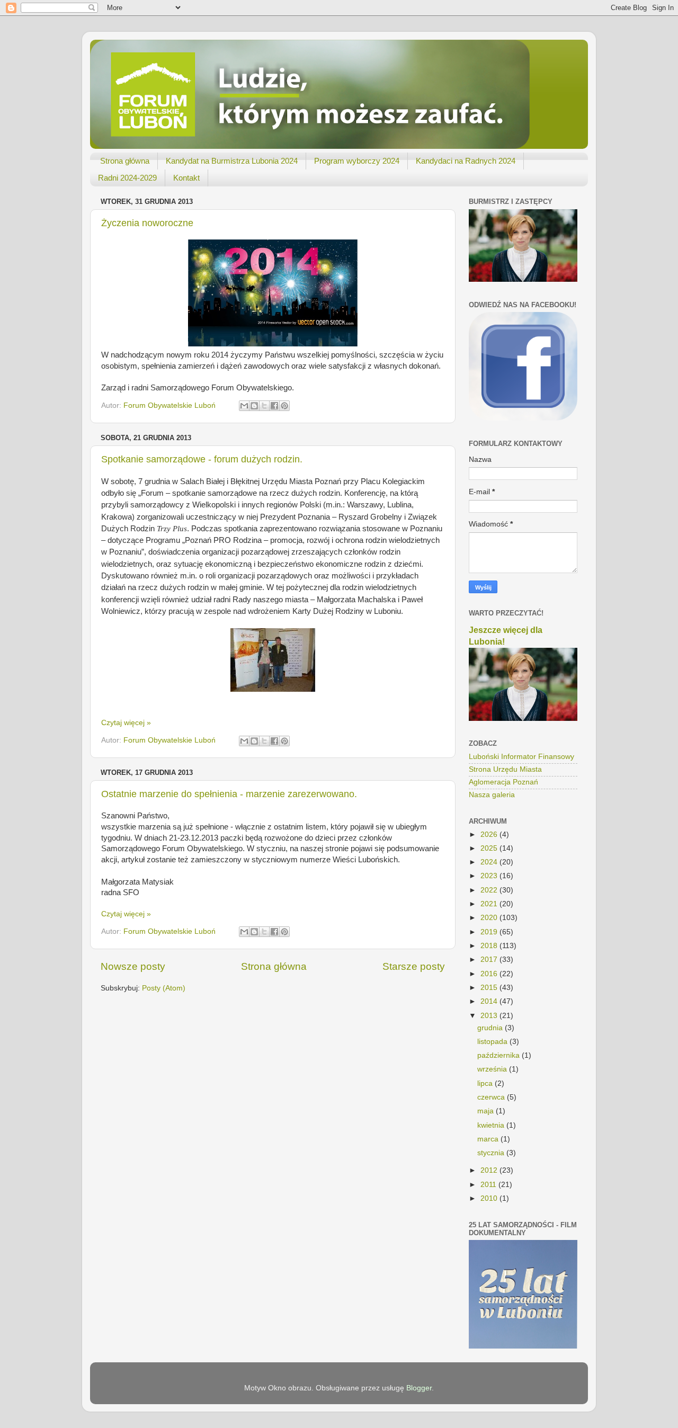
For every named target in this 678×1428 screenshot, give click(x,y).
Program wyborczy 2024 (356, 160)
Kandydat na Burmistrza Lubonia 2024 (232, 160)
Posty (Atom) (163, 988)
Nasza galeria (492, 795)
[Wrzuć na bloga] (254, 405)
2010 (489, 1198)
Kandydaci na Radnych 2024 (465, 160)
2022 (489, 890)
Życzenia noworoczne (147, 223)
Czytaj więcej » (126, 723)
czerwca (492, 1097)
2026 (489, 834)
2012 (489, 1170)
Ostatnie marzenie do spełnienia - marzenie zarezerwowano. (229, 794)
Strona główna (124, 160)
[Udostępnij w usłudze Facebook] (274, 405)
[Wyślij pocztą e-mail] (244, 405)
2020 (489, 918)
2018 (489, 946)
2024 (489, 862)
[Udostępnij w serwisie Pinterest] (284, 405)
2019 (489, 932)
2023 (489, 876)
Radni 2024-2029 (127, 177)
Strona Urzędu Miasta (505, 769)
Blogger (419, 1388)
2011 (489, 1185)
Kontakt (186, 177)
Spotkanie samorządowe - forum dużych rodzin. (201, 459)
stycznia (491, 1153)
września (493, 1069)
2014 (489, 1001)
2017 (489, 959)
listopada (493, 1042)
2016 (489, 974)
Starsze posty (413, 966)
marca (489, 1139)
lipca (486, 1083)
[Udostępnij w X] (264, 405)
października (499, 1055)
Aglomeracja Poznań (503, 782)
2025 (489, 848)
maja (486, 1111)
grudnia (491, 1028)
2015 (489, 988)
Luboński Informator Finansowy (521, 757)
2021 (489, 904)
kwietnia (491, 1125)
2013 (489, 1016)
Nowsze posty (133, 966)
